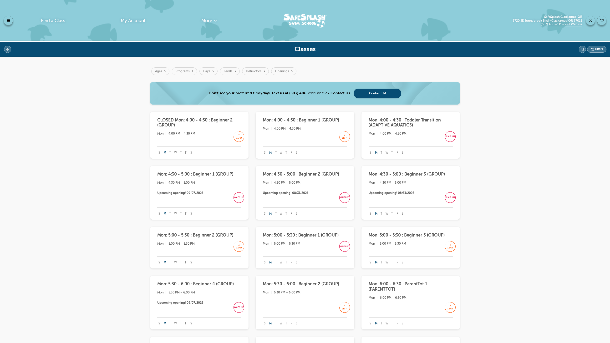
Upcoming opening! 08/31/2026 (286, 193)
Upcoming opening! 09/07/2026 (180, 193)
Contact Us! (377, 93)
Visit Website (573, 24)
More (207, 20)
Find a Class (53, 20)
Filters (598, 49)
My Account (133, 20)
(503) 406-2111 (551, 24)
